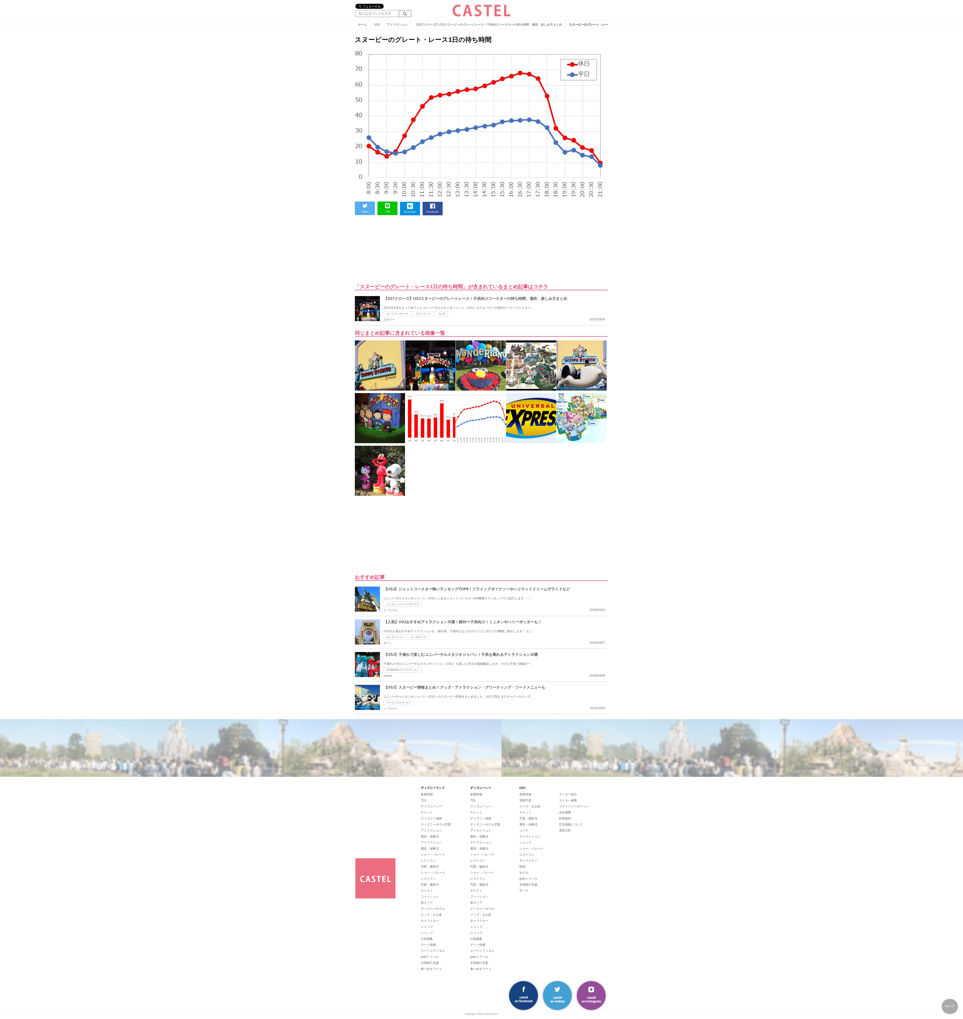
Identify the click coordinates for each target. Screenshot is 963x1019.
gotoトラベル (430, 957)
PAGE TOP (950, 1006)
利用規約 (565, 818)
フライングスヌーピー (399, 702)
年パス (523, 890)
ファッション (430, 896)
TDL (424, 800)
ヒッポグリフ (418, 637)
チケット (427, 812)
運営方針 (565, 830)
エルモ (441, 313)
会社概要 (565, 812)
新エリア (427, 902)
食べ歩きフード (431, 969)
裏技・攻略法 (430, 836)
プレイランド (423, 313)
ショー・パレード (433, 854)
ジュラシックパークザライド (402, 604)
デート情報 (428, 945)
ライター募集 (568, 800)
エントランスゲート (397, 313)
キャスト (427, 890)
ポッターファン (395, 637)
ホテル (523, 872)
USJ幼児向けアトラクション (402, 669)
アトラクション (431, 830)
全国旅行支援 (430, 963)
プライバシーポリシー (574, 806)
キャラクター (430, 920)
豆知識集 (427, 939)
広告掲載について (571, 824)
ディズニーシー (431, 806)
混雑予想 (525, 800)
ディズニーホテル (433, 908)
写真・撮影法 (430, 866)
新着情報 (427, 794)
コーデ (523, 830)
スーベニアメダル (433, 951)
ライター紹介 (568, 794)
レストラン (428, 860)
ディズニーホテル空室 (436, 824)
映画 (522, 866)
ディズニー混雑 (431, 818)
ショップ (427, 927)
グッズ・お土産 (431, 914)
